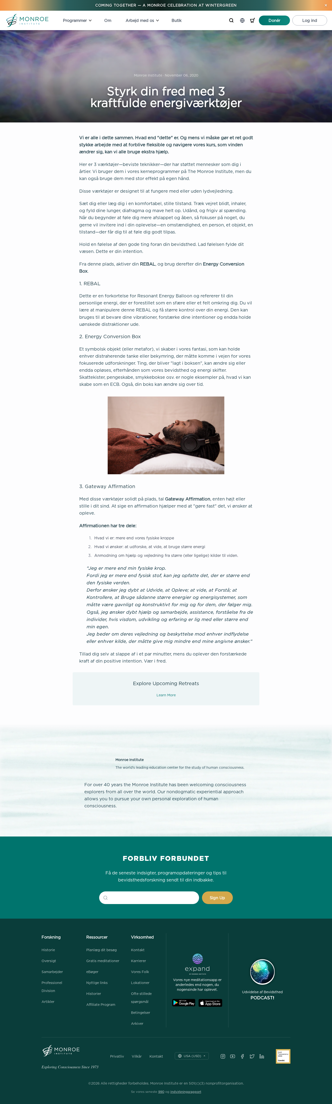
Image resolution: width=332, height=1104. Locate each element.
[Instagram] (222, 1056)
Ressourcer (96, 937)
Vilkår (137, 1056)
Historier (93, 993)
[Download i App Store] (210, 1003)
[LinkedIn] (261, 1056)
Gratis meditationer (102, 961)
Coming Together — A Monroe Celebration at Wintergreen (166, 5)
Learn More (166, 695)
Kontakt (138, 950)
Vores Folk (140, 972)
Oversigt (49, 961)
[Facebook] (242, 1056)
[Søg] (231, 20)
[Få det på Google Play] (183, 1003)
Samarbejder (52, 972)
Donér (274, 20)
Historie (48, 950)
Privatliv (117, 1056)
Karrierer (138, 961)
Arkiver (137, 1023)
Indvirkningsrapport (185, 1091)
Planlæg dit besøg (101, 950)
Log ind (309, 20)
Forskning (51, 937)
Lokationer (140, 982)
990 (161, 1091)
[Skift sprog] (242, 20)
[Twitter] (252, 1056)
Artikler (48, 1001)
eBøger (92, 972)
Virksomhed (142, 937)
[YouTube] (232, 1056)
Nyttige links (97, 982)
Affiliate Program (100, 1004)
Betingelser (140, 1012)
